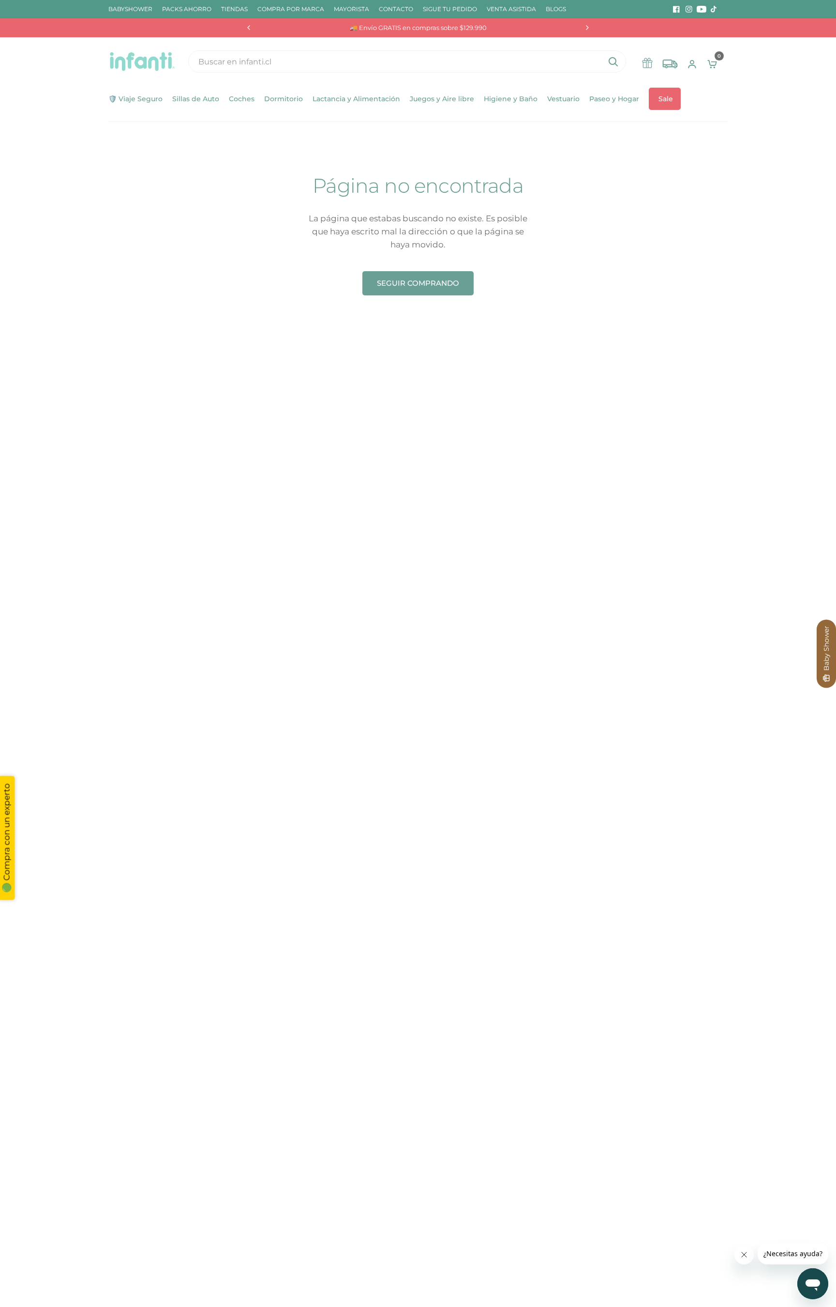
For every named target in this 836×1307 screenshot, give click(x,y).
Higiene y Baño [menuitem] (510, 98)
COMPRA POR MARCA (290, 9)
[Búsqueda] (613, 61)
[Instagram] (689, 9)
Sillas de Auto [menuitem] (195, 98)
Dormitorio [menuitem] (283, 98)
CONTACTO (396, 9)
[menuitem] (132, 9)
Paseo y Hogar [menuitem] (614, 98)
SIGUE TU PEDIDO (450, 9)
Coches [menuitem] (241, 98)
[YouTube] (701, 9)
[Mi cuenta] (692, 61)
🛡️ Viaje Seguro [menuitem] (135, 98)
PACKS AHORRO (186, 9)
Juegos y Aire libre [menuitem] (442, 98)
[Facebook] (676, 9)
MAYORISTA (351, 9)
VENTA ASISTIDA (511, 9)
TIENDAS (234, 9)
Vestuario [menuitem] (563, 98)
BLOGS (556, 9)
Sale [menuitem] (665, 98)
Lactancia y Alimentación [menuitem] (356, 98)
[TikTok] (714, 9)
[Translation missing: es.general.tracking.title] (670, 61)
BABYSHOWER (130, 9)
